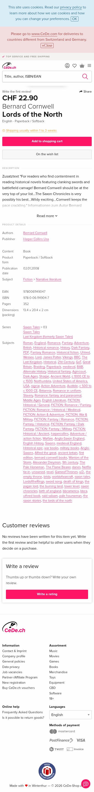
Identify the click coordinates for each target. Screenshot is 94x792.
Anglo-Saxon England (69, 438)
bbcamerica (71, 491)
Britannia (45, 390)
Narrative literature (48, 279)
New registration (14, 683)
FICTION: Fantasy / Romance (54, 419)
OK (74, 19)
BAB (80, 366)
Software (55, 693)
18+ (51, 699)
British (27, 347)
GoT (78, 362)
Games (54, 661)
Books (53, 667)
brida (47, 476)
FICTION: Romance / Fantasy (71, 405)
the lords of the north (57, 500)
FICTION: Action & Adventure (43, 414)
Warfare (48, 438)
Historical (50, 362)
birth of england (50, 491)
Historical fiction (68, 352)
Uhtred (85, 352)
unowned (38, 472)
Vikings (68, 357)
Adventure (81, 343)
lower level (71, 486)
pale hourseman (70, 496)
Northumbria (42, 381)
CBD (52, 688)
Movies (54, 656)
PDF (26, 352)
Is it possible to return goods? (23, 718)
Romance (53, 343)
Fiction (28, 279)
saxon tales (82, 476)
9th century (70, 462)
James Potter (52, 357)
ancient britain (68, 452)
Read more (46, 216)
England (40, 343)
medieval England (69, 443)
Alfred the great (45, 452)
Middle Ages (32, 400)
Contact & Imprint (14, 651)
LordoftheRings (33, 481)
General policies (13, 661)
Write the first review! (16, 91)
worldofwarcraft (62, 476)
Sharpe (44, 376)
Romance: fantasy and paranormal (58, 395)
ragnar (35, 386)
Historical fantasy (59, 371)
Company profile (13, 656)
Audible (72, 386)
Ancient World (60, 376)
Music (53, 651)
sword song (54, 481)
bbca (83, 491)
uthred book (31, 496)
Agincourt (79, 371)
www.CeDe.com (44, 34)
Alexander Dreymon (47, 462)
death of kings (73, 481)
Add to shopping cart (47, 141)
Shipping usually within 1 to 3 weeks (31, 130)
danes (76, 467)
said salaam (50, 496)
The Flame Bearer (58, 467)
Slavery (28, 395)
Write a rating (47, 594)
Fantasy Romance (43, 352)
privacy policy (71, 7)
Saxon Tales (31, 327)
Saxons (50, 443)
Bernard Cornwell (35, 233)
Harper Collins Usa (36, 239)
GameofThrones (66, 472)
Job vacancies (12, 672)
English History (33, 443)
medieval (69, 366)
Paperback (54, 366)
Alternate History (34, 371)
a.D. (81, 472)
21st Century (66, 362)
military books (69, 448)
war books (51, 448)
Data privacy (11, 667)
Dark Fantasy (80, 347)
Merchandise (58, 672)
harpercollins (59, 433)
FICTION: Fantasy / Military (53, 429)
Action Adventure (53, 386)
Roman (28, 343)
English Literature (54, 400)
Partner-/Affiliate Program (19, 677)
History (65, 347)
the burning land (51, 486)
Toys (52, 677)
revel (50, 472)
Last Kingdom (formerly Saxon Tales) (48, 336)
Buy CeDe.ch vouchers (18, 688)
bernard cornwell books (50, 457)
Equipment (56, 683)
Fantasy (67, 343)
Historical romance (46, 347)
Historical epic (33, 448)
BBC (77, 357)
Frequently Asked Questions (22, 712)
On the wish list (47, 154)
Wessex (28, 357)
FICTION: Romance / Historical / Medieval (51, 409)
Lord (38, 357)
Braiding (39, 366)
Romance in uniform (67, 390)
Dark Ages (30, 376)
